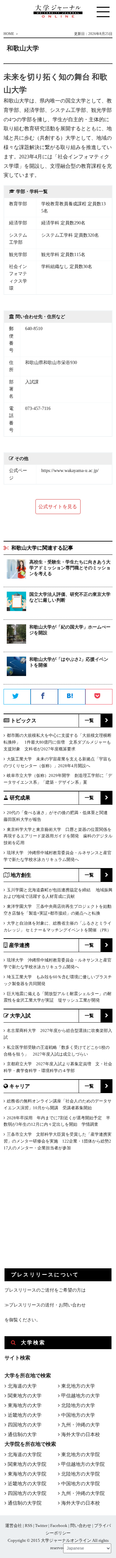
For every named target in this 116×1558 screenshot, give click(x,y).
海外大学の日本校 (80, 1434)
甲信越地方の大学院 (83, 1464)
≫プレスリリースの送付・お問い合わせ (45, 1305)
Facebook (58, 1525)
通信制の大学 (22, 1434)
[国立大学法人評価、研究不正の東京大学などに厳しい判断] (16, 602)
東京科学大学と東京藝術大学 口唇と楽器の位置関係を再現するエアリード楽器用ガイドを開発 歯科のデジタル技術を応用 (58, 836)
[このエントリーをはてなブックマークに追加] (71, 697)
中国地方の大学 (78, 1415)
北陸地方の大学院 (80, 1474)
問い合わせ (80, 1525)
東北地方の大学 (78, 1386)
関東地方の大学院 (27, 1464)
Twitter (41, 1525)
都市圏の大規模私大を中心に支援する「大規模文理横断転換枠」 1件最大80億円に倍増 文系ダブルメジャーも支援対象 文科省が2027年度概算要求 (57, 742)
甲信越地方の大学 (80, 1395)
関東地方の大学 (25, 1395)
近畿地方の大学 (25, 1415)
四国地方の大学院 (27, 1493)
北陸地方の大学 (78, 1405)
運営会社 (13, 1525)
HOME (9, 34)
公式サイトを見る (57, 506)
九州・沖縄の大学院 (83, 1493)
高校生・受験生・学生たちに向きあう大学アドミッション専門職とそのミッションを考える (70, 568)
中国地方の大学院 (80, 1483)
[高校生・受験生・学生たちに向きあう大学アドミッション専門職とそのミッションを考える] (16, 570)
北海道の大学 (22, 1386)
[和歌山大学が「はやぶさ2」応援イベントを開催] (16, 667)
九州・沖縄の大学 (80, 1424)
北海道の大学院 (25, 1454)
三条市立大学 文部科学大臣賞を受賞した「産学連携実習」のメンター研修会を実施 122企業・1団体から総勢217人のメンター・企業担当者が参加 (57, 1141)
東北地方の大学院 (80, 1454)
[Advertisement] (53, 1215)
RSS (28, 1525)
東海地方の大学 (25, 1405)
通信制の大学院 (25, 1503)
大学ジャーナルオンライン (66, 1540)
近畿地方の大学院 (27, 1483)
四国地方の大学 (25, 1424)
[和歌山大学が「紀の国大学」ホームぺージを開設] (16, 635)
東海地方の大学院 (27, 1474)
